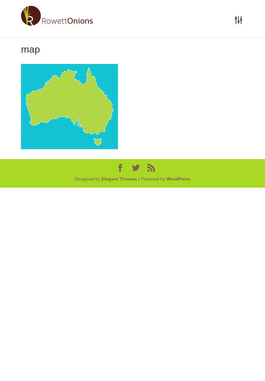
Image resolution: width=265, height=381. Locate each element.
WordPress (178, 178)
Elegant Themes (119, 178)
